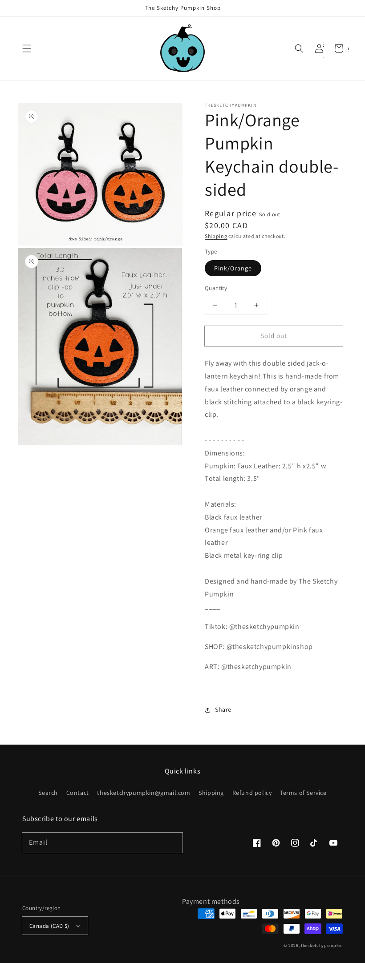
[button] (26, 48)
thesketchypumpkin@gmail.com (143, 793)
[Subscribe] (172, 842)
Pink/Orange (233, 268)
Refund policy (252, 793)
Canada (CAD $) (49, 926)
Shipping (216, 236)
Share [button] (223, 709)
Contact (77, 793)
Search (48, 793)
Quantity (216, 288)
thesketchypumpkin (322, 945)
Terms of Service (303, 793)
